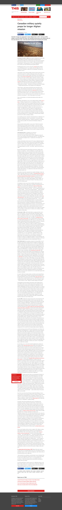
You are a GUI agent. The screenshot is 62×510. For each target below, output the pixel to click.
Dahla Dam (21, 256)
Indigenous (30, 16)
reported (35, 66)
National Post (31, 410)
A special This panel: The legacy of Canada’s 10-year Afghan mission (29, 479)
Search (48, 16)
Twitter (22, 5)
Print (41, 34)
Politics (13, 16)
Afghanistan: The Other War (35, 250)
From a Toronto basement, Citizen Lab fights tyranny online (27, 483)
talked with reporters (38, 276)
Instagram (18, 5)
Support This (42, 5)
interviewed (34, 90)
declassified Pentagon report (38, 173)
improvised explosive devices (28, 345)
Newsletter (39, 499)
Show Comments (31, 490)
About (39, 498)
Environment (22, 16)
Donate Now (16, 381)
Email (34, 34)
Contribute (39, 500)
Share (20, 34)
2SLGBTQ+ (34, 16)
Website (26, 32)
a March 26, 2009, (26, 410)
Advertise (39, 501)
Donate (31, 505)
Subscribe (17, 505)
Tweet (27, 34)
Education (26, 16)
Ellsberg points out (36, 398)
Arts (16, 16)
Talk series (38, 5)
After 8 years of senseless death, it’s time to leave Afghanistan (27, 484)
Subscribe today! (47, 5)
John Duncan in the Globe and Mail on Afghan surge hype (27, 481)
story (34, 410)
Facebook (14, 5)
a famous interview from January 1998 (25, 449)
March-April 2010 (20, 20)
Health (18, 16)
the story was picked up (27, 76)
